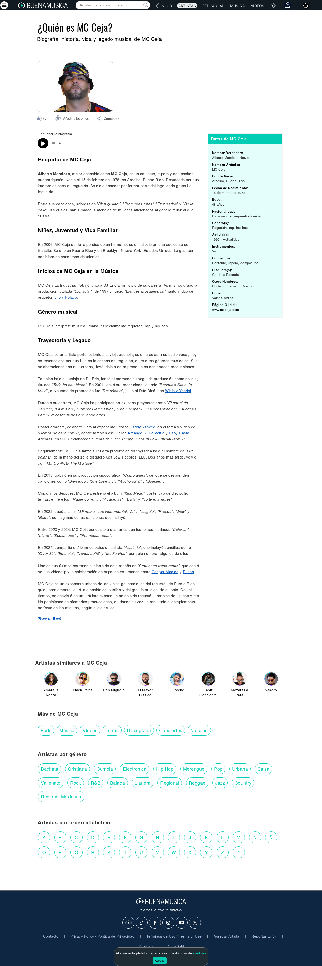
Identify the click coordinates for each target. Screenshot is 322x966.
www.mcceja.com (225, 309)
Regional (169, 782)
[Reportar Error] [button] (49, 618)
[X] (195, 923)
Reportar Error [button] (263, 936)
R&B (96, 782)
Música (237, 6)
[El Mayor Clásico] (145, 678)
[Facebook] (155, 923)
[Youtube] (182, 923)
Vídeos (257, 6)
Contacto (50, 936)
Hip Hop (165, 768)
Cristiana (77, 768)
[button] (107, 119)
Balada (117, 782)
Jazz (220, 782)
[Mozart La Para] (239, 678)
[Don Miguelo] (114, 678)
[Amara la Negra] (51, 678)
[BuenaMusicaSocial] (129, 923)
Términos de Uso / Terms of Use (174, 936)
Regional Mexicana (61, 796)
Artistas (187, 6)
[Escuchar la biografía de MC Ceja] (43, 143)
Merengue (194, 768)
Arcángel (135, 432)
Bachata (49, 768)
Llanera (143, 782)
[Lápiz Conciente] (208, 678)
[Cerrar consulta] (140, 5)
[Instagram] (169, 923)
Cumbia (105, 768)
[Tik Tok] (142, 923)
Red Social (213, 6)
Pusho (188, 571)
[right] (274, 6)
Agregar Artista (226, 936)
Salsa (264, 768)
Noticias (199, 730)
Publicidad (147, 946)
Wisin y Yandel (178, 390)
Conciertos (170, 730)
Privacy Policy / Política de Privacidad (102, 936)
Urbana (240, 768)
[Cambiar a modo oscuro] (306, 6)
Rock (75, 782)
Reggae (197, 782)
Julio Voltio (154, 432)
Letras (112, 730)
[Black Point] (82, 678)
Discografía (139, 730)
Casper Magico (165, 571)
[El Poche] (176, 678)
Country (243, 782)
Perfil (46, 730)
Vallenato (51, 782)
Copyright (176, 946)
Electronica (135, 768)
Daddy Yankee (142, 426)
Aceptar (160, 960)
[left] (157, 6)
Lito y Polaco (65, 297)
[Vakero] (271, 678)
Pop (218, 768)
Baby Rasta (179, 432)
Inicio (166, 6)
